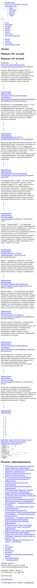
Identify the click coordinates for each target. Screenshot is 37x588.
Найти (4, 457)
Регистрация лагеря (12, 558)
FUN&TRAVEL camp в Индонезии (13, 175)
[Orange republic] (7, 217)
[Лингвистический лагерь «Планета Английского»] (18, 97)
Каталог (12, 13)
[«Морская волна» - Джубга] (11, 253)
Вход (12, 15)
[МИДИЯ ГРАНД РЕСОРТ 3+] (12, 137)
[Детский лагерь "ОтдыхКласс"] (12, 315)
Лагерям (12, 12)
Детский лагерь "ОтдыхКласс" (12, 317)
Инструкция (9, 550)
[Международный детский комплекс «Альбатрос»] (18, 347)
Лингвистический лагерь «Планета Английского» (18, 99)
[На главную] (10, 2)
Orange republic (6, 219)
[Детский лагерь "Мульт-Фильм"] (13, 65)
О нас (11, 8)
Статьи (7, 32)
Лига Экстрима (6, 382)
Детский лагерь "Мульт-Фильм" (12, 67)
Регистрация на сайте (12, 35)
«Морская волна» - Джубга (10, 255)
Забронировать (6, 92)
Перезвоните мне (7, 579)
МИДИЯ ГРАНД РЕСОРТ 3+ (11, 139)
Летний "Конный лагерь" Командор (14, 286)
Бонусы (7, 30)
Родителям (13, 10)
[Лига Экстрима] (7, 380)
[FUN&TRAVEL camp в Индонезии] (14, 173)
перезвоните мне (11, 6)
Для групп (8, 34)
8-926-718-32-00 (10, 4)
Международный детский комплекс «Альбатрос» (18, 349)
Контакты (8, 552)
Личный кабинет (12, 560)
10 (6, 434)
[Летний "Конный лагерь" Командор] (14, 284)
